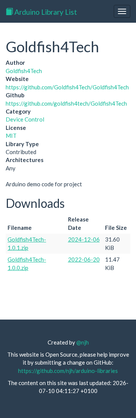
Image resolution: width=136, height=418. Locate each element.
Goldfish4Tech (24, 70)
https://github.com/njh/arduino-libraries (68, 370)
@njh (82, 342)
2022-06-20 (84, 259)
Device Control (25, 119)
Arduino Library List (45, 12)
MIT (11, 135)
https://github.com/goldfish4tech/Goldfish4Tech (66, 103)
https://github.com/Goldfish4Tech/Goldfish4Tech (67, 87)
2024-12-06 (84, 239)
